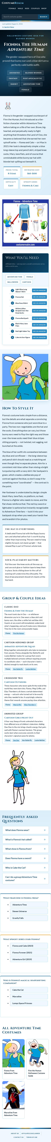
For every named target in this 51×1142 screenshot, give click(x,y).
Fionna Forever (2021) (22, 952)
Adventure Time (31, 84)
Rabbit (14, 84)
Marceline (16, 996)
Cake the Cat (18, 989)
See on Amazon (39, 290)
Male (20, 8)
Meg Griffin (17, 705)
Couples (35, 8)
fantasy (13, 78)
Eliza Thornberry (30, 705)
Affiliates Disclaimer (31, 1133)
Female (12, 8)
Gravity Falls (18, 918)
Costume (13, 3)
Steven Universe (19, 911)
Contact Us (18, 1137)
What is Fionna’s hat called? (25, 839)
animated (14, 73)
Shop (44, 8)
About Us (15, 1133)
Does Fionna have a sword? (25, 858)
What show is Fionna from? (25, 849)
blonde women (33, 73)
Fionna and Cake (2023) (22, 946)
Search (43, 17)
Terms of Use (31, 1137)
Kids (27, 8)
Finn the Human (18, 633)
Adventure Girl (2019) (22, 959)
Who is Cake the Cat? (25, 867)
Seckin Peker (9, 27)
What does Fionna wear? (25, 830)
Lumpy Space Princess (22, 1003)
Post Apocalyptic (32, 78)
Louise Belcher (31, 669)
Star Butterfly (18, 669)
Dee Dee (16, 740)
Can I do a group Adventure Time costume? (25, 879)
